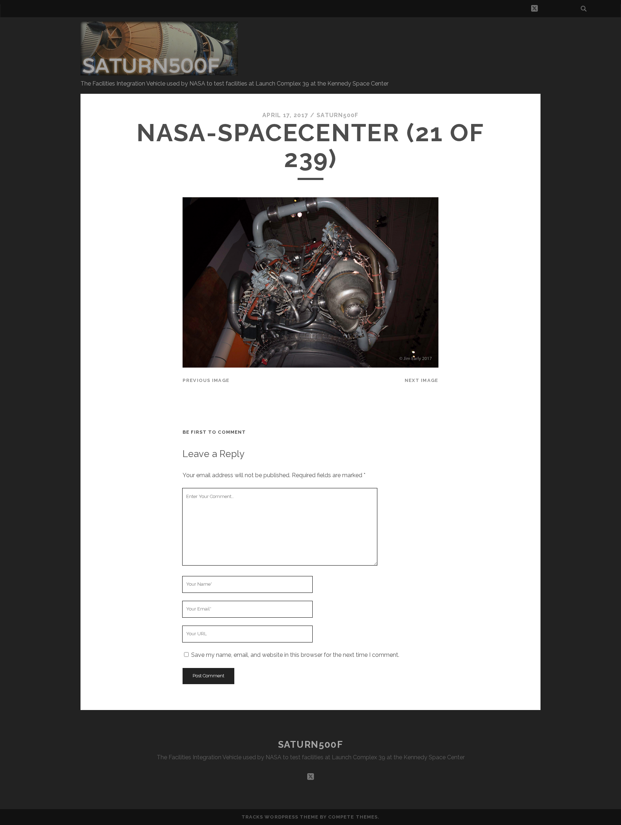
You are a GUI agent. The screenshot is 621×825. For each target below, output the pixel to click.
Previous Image (206, 380)
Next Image (421, 380)
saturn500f (338, 115)
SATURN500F (310, 744)
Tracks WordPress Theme (280, 817)
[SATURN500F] (159, 72)
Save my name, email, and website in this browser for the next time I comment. (295, 654)
